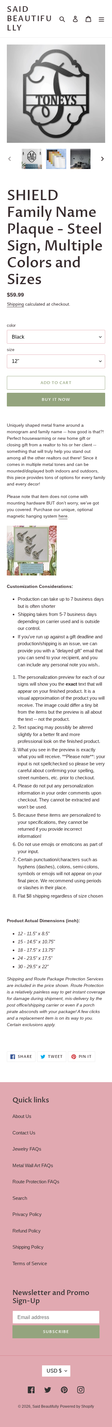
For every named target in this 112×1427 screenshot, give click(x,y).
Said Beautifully (29, 19)
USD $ (54, 1370)
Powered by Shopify (77, 1406)
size (10, 349)
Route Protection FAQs (35, 1181)
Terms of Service (29, 1263)
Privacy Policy (27, 1214)
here (63, 516)
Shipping (15, 304)
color (11, 325)
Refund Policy (26, 1230)
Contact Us (23, 1132)
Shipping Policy (28, 1247)
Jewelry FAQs (26, 1149)
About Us (21, 1116)
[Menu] (101, 19)
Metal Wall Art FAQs (32, 1165)
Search (19, 1198)
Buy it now (56, 399)
